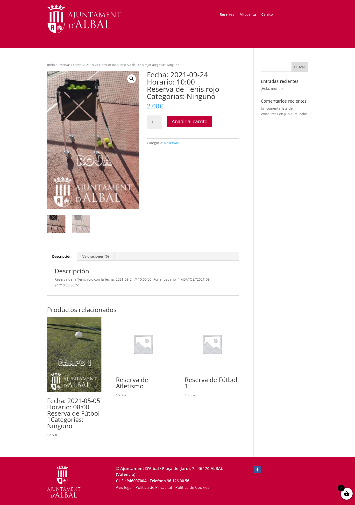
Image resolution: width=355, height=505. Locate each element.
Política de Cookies (192, 487)
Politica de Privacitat (153, 487)
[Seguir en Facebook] (257, 469)
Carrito (267, 15)
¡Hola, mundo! (272, 88)
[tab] (62, 256)
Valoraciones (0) (95, 256)
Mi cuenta (248, 15)
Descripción (61, 256)
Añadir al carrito (189, 121)
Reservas (227, 15)
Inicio (51, 65)
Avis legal (124, 487)
